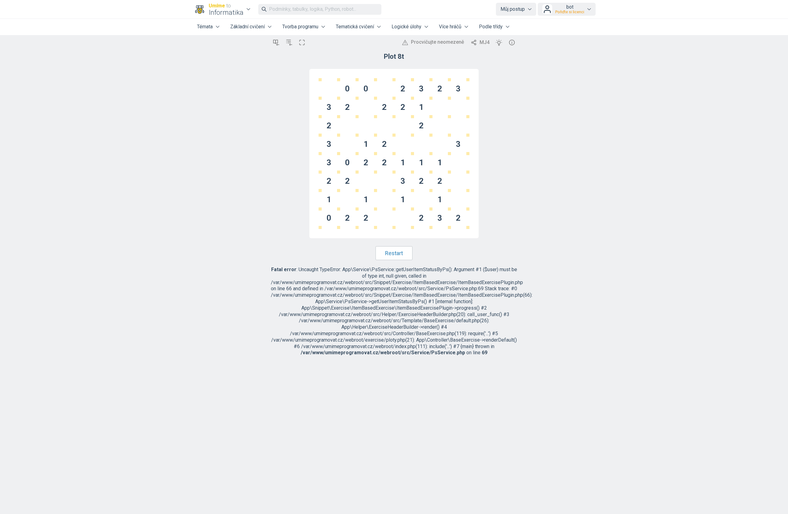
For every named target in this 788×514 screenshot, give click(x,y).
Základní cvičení (247, 27)
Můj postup (513, 9)
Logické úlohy (406, 27)
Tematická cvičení (355, 27)
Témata (205, 27)
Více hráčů (450, 27)
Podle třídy (491, 27)
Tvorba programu (300, 27)
